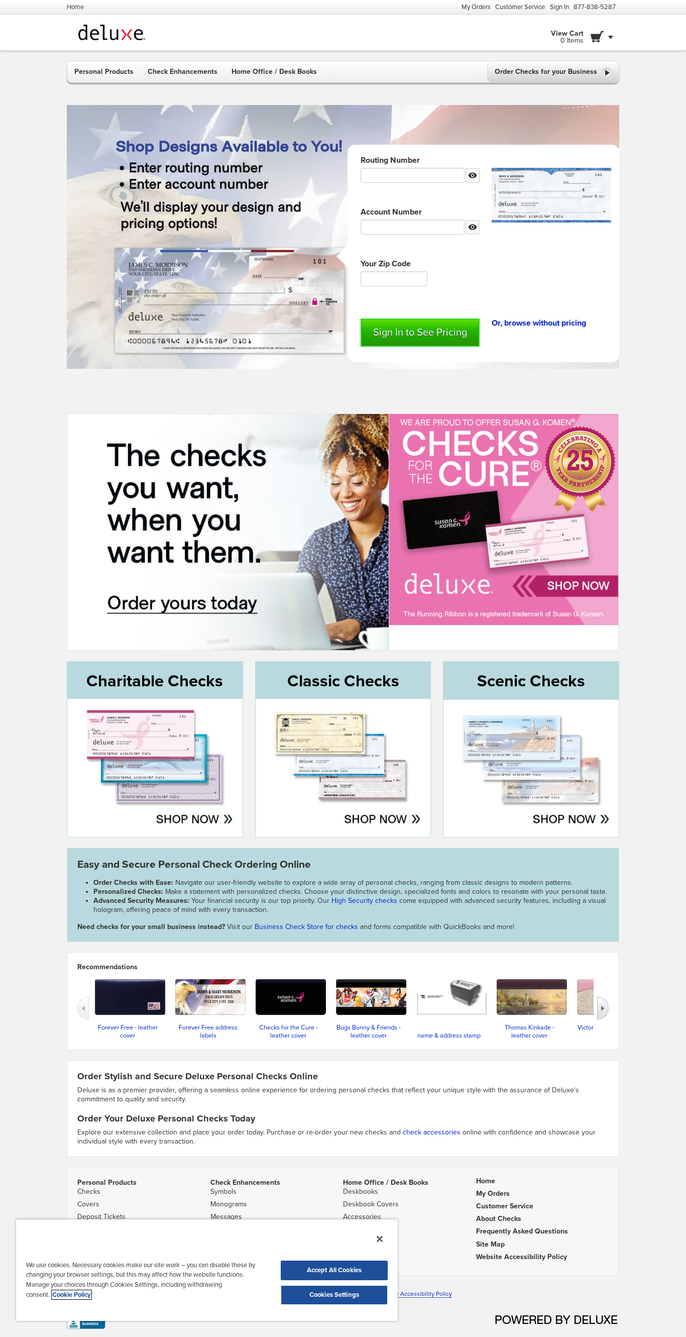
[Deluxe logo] (108, 32)
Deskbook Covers (371, 1204)
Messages (226, 1216)
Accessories (362, 1216)
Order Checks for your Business (547, 71)
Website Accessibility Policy (414, 1293)
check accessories (432, 1132)
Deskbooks (360, 1191)
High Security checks (365, 900)
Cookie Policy (71, 1295)
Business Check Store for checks (306, 926)
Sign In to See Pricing (420, 333)
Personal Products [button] (104, 71)
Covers (88, 1204)
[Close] (380, 1239)
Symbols (223, 1191)
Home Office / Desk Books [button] (274, 71)
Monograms (228, 1204)
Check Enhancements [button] (182, 71)
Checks (88, 1191)
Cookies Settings (334, 1295)
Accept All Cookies (334, 1270)
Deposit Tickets (101, 1216)
